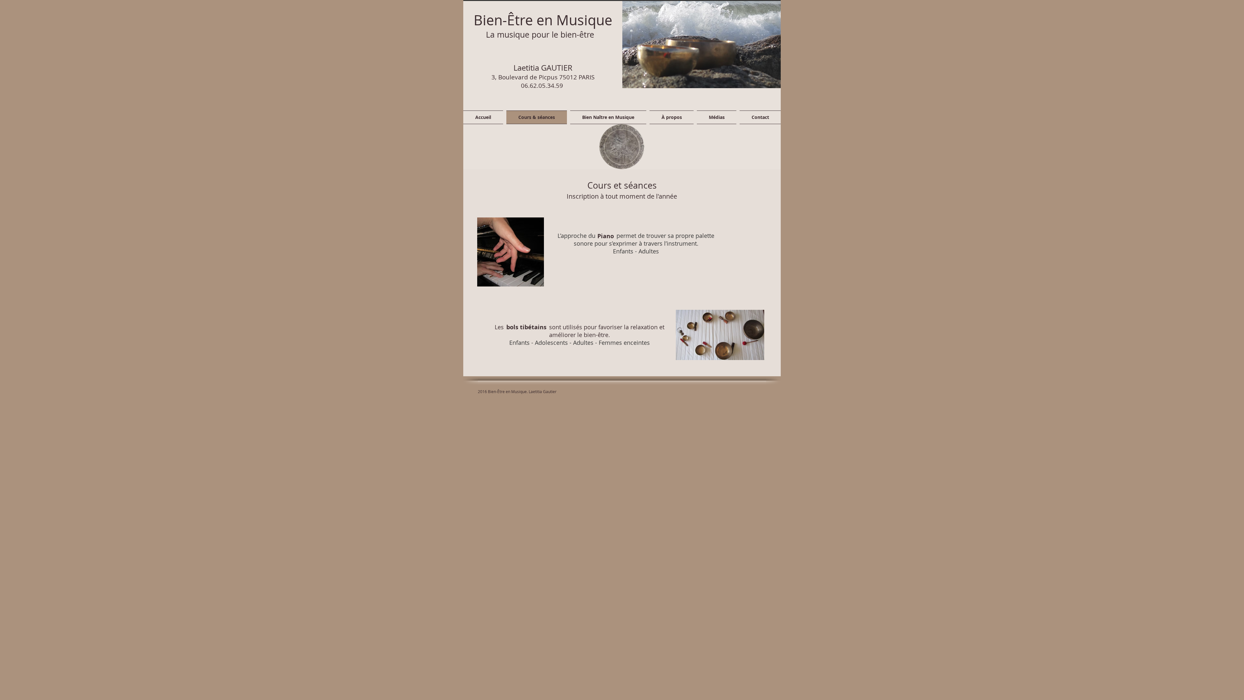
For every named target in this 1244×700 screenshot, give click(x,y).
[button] (701, 44)
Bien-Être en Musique (543, 20)
